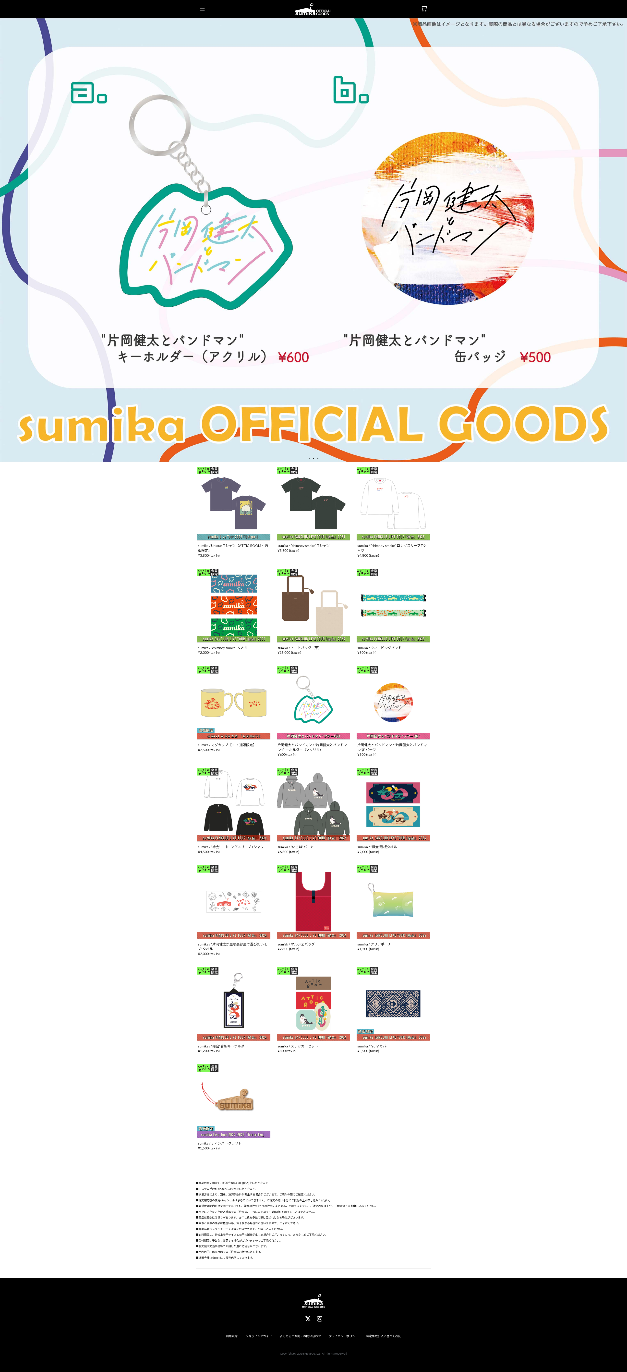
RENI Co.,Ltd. (312, 1353)
